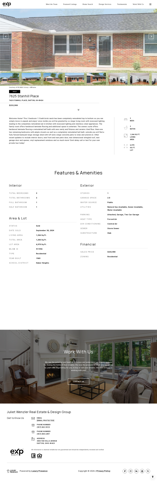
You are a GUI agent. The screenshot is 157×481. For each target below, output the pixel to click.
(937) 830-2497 (43, 434)
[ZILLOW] (142, 471)
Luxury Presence (39, 471)
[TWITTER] (148, 471)
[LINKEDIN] (136, 471)
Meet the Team (51, 4)
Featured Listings (70, 4)
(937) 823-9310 (43, 427)
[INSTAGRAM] (130, 471)
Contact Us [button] (78, 381)
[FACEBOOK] (125, 471)
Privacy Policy (103, 471)
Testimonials (122, 4)
